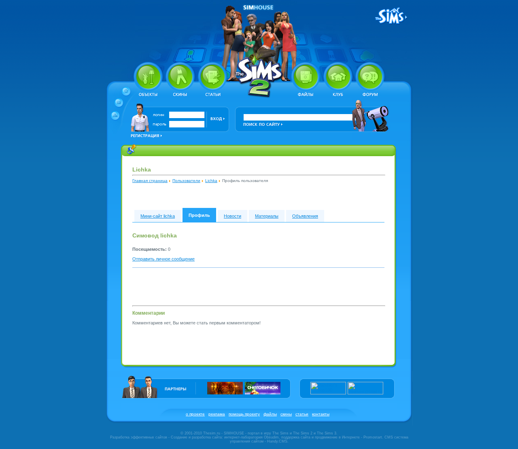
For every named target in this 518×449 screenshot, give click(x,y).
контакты (320, 414)
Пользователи (186, 180)
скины (286, 414)
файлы (270, 414)
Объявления (305, 216)
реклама (216, 414)
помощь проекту (244, 414)
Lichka (211, 180)
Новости (232, 216)
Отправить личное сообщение (163, 258)
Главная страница (150, 180)
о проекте (195, 414)
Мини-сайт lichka (157, 216)
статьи (301, 414)
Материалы (266, 216)
